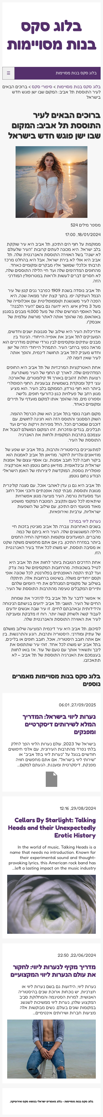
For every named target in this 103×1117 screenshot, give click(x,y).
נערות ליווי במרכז (85, 521)
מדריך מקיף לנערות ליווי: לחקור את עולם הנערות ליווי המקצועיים (53, 970)
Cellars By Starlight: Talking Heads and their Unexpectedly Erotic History (52, 827)
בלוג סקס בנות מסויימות (52, 34)
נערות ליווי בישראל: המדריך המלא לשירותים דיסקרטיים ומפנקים (59, 724)
